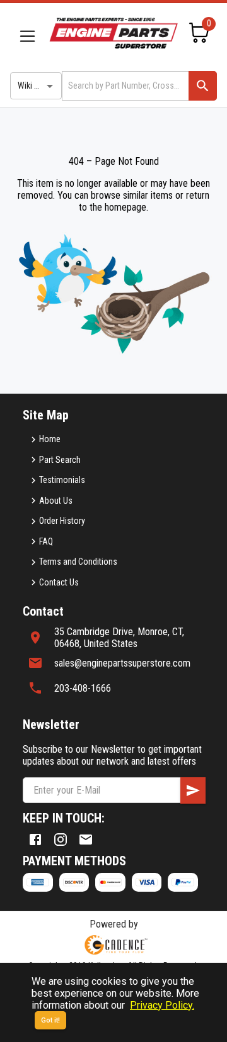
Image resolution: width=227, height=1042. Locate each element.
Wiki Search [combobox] (38, 85)
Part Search (60, 460)
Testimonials (62, 480)
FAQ (46, 541)
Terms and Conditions (78, 562)
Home (50, 439)
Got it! (50, 1020)
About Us (56, 501)
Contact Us (59, 582)
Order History (62, 521)
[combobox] (124, 86)
